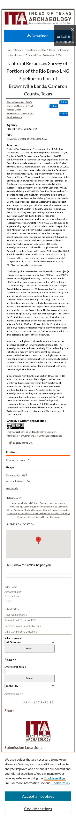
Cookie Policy (60, 783)
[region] (38, 785)
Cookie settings (54, 778)
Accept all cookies (38, 796)
